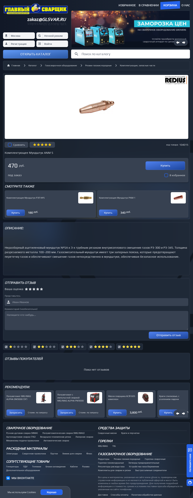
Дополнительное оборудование (23, 470)
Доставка (103, 494)
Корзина (170, 5)
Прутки (54, 453)
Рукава (85, 466)
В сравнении (149, 5)
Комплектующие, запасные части (137, 65)
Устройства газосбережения (144, 466)
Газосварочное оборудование (61, 65)
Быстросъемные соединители (151, 470)
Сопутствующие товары (27, 461)
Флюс (89, 453)
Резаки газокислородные (98, 65)
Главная (15, 65)
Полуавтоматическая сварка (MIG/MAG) (63, 433)
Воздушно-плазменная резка (55, 437)
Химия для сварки (72, 453)
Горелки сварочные (155, 459)
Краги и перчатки (130, 433)
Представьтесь (12, 296)
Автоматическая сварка (56, 440)
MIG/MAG (103, 446)
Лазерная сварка (84, 437)
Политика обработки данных (146, 494)
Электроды (12, 453)
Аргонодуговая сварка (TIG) (21, 437)
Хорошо (51, 492)
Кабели (74, 466)
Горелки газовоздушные (111, 462)
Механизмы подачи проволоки (22, 440)
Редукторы (103, 459)
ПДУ (25, 466)
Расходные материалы (26, 448)
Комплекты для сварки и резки (114, 470)
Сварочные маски (107, 433)
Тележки (36, 466)
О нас (186, 5)
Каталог (32, 65)
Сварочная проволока (34, 453)
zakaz (46, 19)
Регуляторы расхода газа (111, 466)
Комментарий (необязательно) (21, 309)
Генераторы (12, 466)
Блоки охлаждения (56, 466)
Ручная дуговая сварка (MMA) (22, 433)
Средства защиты (113, 428)
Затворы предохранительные (143, 462)
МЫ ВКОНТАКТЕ (22, 478)
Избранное (127, 5)
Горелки (105, 441)
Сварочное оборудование (29, 428)
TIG (114, 446)
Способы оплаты (119, 494)
